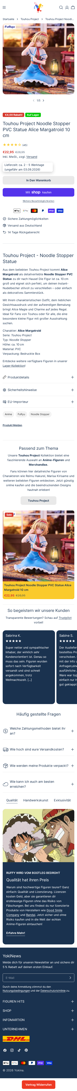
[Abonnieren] (70, 977)
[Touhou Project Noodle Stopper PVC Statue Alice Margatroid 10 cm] (38, 545)
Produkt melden (12, 425)
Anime (8, 414)
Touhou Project (30, 19)
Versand (31, 156)
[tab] (12, 800)
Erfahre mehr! (15, 933)
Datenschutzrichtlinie (53, 990)
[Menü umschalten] (4, 7)
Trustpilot (65, 618)
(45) (24, 145)
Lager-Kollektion (14, 365)
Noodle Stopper (40, 414)
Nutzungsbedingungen (16, 990)
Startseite (8, 19)
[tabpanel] (38, 876)
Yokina (18, 1070)
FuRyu (21, 414)
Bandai (30, 915)
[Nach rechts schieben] (43, 100)
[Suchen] (61, 7)
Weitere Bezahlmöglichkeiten (38, 201)
